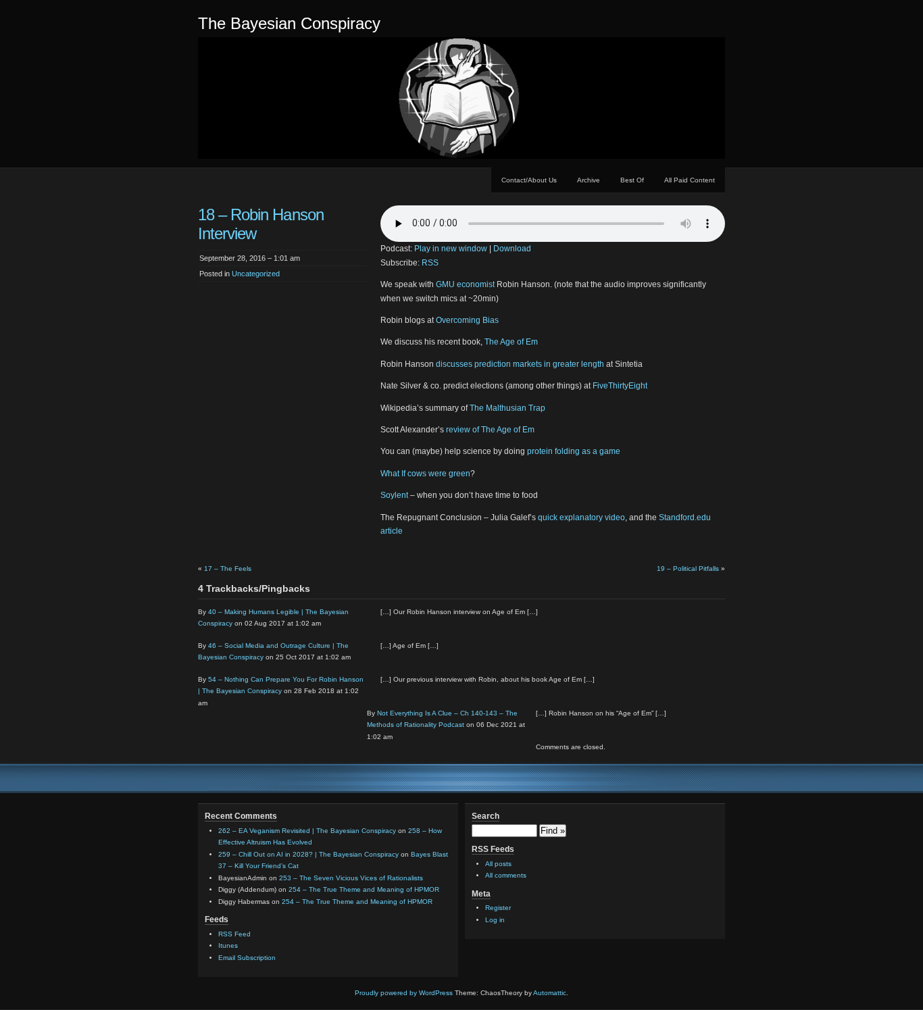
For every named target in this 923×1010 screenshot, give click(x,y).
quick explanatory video (581, 517)
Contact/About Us (529, 180)
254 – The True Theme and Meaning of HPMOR (364, 889)
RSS (430, 263)
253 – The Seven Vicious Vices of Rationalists (351, 878)
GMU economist (465, 284)
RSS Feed (234, 934)
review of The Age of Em (490, 429)
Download (512, 248)
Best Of (632, 180)
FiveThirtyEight (620, 385)
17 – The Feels (227, 568)
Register (498, 907)
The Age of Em (511, 342)
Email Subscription (247, 957)
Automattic (549, 992)
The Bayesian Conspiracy (289, 23)
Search (485, 816)
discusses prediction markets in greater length (520, 364)
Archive (588, 180)
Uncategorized (256, 274)
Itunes (228, 945)
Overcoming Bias (467, 320)
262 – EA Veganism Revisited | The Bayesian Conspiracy (307, 830)
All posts (498, 863)
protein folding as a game (573, 451)
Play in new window (450, 248)
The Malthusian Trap (507, 408)
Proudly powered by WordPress (404, 992)
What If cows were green (425, 473)
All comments (505, 875)
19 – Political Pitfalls (688, 568)
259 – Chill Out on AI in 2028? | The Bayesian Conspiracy (308, 854)
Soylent (394, 495)
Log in (495, 920)
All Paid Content (689, 180)
